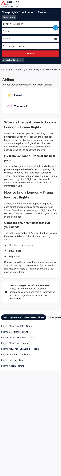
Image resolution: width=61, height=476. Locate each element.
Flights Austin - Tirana (12, 365)
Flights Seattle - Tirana (13, 360)
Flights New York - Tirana (14, 343)
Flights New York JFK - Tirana (16, 326)
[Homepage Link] (10, 3)
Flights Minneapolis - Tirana (15, 354)
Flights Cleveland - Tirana (14, 331)
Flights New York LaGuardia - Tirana (20, 348)
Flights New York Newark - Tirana (18, 337)
